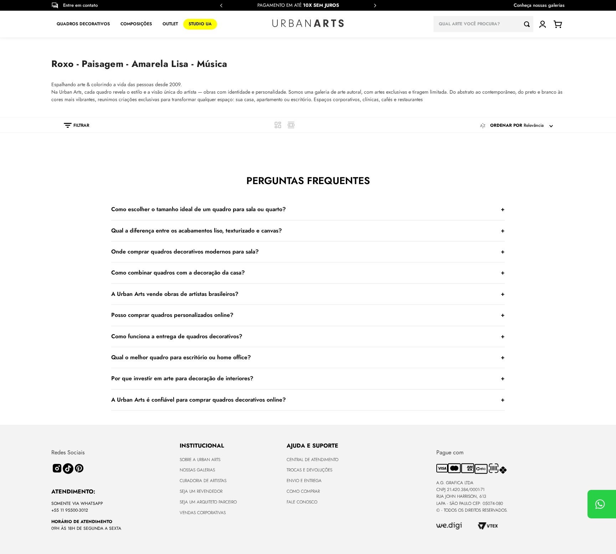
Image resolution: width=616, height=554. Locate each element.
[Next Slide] (375, 5)
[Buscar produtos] (528, 24)
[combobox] (483, 24)
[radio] (277, 125)
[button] (73, 125)
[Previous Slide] (221, 5)
